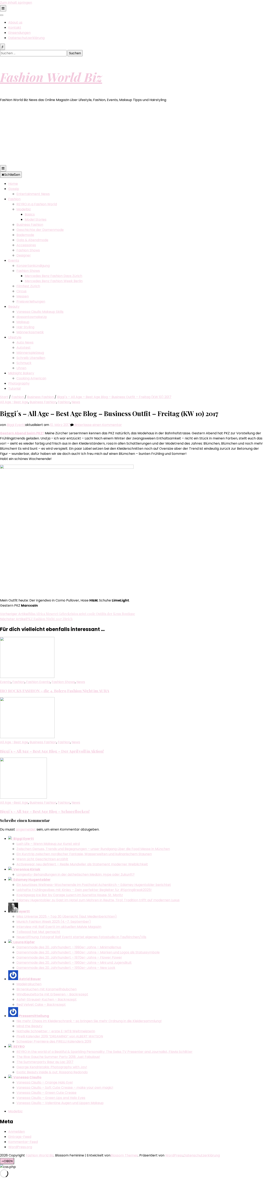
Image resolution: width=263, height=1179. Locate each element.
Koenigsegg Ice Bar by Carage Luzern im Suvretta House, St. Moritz (69, 895)
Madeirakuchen (29, 984)
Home (13, 183)
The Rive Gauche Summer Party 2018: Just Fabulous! (58, 1056)
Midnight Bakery (21, 373)
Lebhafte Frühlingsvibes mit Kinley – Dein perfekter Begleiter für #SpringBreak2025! (84, 889)
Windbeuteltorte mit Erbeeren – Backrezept (52, 994)
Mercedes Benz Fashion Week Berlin (54, 281)
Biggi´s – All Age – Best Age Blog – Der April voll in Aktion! (52, 751)
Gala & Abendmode (32, 240)
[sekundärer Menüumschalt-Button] (3, 8)
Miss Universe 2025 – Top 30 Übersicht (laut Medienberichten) (66, 916)
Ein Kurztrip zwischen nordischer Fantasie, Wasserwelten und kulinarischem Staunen (84, 854)
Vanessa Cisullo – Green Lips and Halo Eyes (50, 1097)
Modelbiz (23, 209)
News (76, 402)
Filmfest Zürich (28, 286)
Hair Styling (25, 327)
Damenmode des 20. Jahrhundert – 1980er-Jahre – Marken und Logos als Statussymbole (88, 952)
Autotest (23, 347)
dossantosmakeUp (31, 316)
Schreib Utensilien (30, 357)
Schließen (12, 174)
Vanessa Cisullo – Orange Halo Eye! (44, 1082)
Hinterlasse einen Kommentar (98, 424)
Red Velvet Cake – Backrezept (41, 1004)
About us (15, 22)
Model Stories (35, 219)
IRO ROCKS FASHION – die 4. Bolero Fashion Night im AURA (54, 690)
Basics (30, 214)
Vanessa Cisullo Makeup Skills (39, 311)
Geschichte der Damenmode (40, 229)
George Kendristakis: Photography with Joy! (51, 1067)
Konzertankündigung (33, 265)
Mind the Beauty (29, 1026)
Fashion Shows (28, 250)
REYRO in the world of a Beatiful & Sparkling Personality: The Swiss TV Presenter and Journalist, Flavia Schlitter (104, 1051)
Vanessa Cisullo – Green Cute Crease (46, 1092)
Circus (21, 291)
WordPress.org (20, 1147)
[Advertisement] (131, 134)
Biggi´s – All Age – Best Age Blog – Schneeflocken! (45, 811)
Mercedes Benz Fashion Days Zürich (53, 275)
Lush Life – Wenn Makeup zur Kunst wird (48, 843)
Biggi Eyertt (16, 424)
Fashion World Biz (51, 77)
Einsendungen (19, 32)
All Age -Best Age (14, 402)
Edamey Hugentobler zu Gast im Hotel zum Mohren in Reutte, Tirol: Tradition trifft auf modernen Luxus (98, 900)
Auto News (24, 342)
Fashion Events (38, 682)
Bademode (25, 235)
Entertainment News (33, 194)
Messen (22, 296)
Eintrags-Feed (19, 1136)
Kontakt (14, 27)
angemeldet (26, 829)
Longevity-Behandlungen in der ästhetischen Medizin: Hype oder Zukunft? (75, 874)
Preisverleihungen (30, 301)
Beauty (14, 306)
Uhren (21, 368)
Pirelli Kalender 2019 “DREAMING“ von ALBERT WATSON (59, 1036)
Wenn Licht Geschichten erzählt (42, 859)
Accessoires (26, 245)
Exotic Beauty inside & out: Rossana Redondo (52, 1072)
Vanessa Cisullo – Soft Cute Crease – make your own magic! (64, 1087)
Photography (19, 383)
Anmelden (16, 1131)
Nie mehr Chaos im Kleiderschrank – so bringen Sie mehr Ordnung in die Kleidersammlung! (89, 1021)
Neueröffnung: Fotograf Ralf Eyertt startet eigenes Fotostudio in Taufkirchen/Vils (81, 937)
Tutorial (14, 388)
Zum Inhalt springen (16, 2)
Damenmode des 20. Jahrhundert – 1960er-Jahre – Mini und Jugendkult (74, 962)
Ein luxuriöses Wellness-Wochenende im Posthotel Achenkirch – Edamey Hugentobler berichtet (93, 884)
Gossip (13, 188)
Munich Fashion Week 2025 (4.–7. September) (53, 921)
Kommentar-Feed (23, 1141)
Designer (23, 255)
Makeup (22, 322)
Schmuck (23, 363)
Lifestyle (14, 337)
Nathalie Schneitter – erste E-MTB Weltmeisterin (55, 1031)
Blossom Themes (124, 1155)
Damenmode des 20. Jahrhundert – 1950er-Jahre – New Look (65, 967)
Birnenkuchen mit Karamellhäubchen (46, 989)
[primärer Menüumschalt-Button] (3, 168)
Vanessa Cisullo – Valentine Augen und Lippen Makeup (60, 1103)
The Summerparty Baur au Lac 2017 (44, 1062)
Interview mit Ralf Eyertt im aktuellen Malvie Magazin (58, 926)
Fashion (14, 199)
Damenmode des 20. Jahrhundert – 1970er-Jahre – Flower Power (69, 957)
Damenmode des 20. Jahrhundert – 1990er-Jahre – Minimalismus (68, 947)
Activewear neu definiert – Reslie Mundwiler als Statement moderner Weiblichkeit (82, 864)
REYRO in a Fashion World (36, 204)
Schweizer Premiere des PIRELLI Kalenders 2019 (53, 1041)
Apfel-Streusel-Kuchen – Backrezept (46, 999)
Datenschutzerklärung (26, 37)
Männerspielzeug (30, 352)
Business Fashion (29, 224)
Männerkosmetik (30, 332)
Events (13, 260)
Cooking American (31, 378)
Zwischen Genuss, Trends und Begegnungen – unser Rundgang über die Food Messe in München (93, 849)
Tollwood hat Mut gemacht (38, 931)
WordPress (174, 1155)
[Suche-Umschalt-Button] (2, 47)
